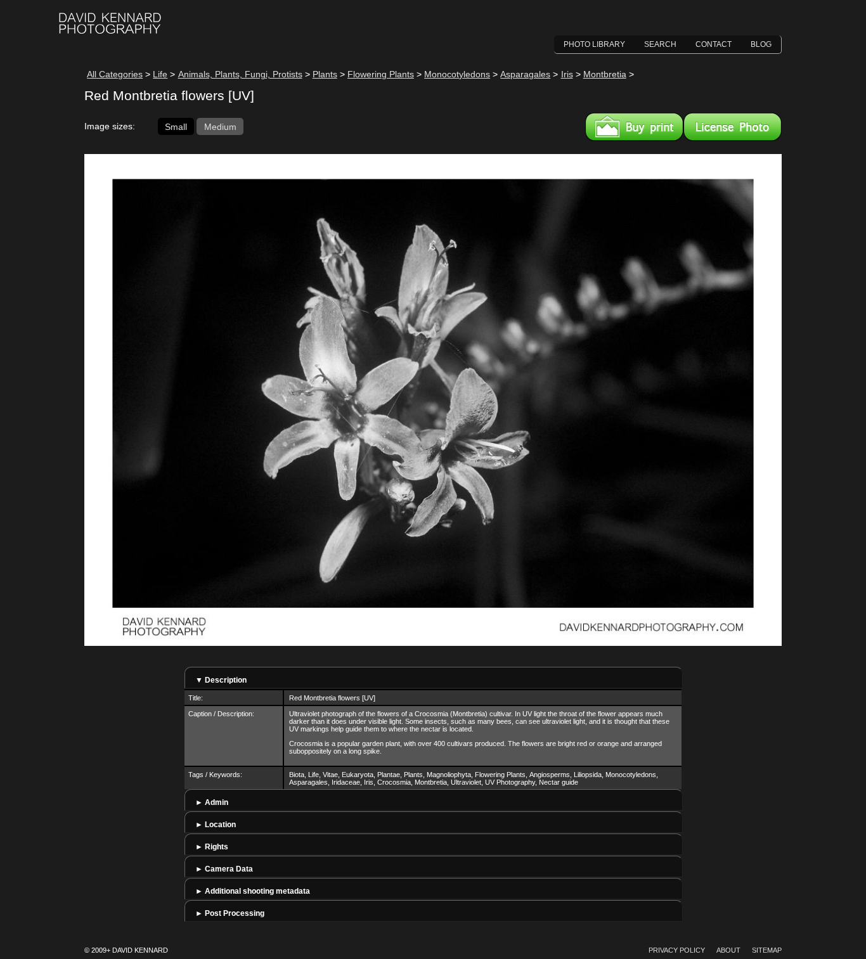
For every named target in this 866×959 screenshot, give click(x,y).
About (728, 950)
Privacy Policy (677, 950)
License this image (732, 126)
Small (176, 126)
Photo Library (594, 44)
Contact (713, 44)
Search (660, 44)
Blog (761, 44)
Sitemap (767, 950)
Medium (220, 126)
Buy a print (634, 126)
